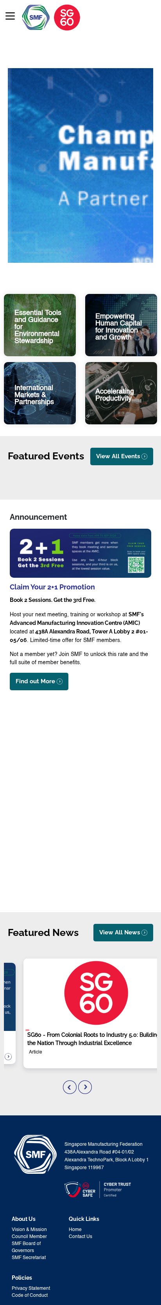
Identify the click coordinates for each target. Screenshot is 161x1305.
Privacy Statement (31, 1288)
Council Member (29, 1237)
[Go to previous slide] (69, 1087)
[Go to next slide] (85, 1087)
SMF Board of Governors (26, 1247)
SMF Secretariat (29, 1258)
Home (75, 1230)
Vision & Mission (29, 1230)
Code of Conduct (30, 1295)
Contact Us (80, 1237)
